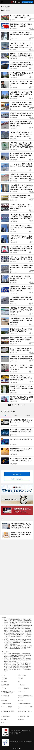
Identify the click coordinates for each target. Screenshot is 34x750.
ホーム (3, 675)
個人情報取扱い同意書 (23, 716)
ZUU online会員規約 (6, 703)
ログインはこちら (17, 479)
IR (19, 681)
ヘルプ (3, 722)
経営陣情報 (4, 681)
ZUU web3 (21, 719)
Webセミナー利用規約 (6, 706)
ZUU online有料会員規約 (24, 703)
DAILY (5, 415)
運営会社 (20, 678)
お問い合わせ (21, 684)
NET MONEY (4, 719)
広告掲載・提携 (5, 684)
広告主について (5, 695)
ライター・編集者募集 (23, 688)
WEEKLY (17, 415)
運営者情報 (4, 678)
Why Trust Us (4, 700)
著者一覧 (3, 688)
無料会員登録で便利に (27, 2)
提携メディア (21, 691)
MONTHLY (28, 415)
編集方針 (20, 700)
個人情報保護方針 (5, 716)
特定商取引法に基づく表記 (7, 711)
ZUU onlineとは (22, 675)
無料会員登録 (17, 474)
